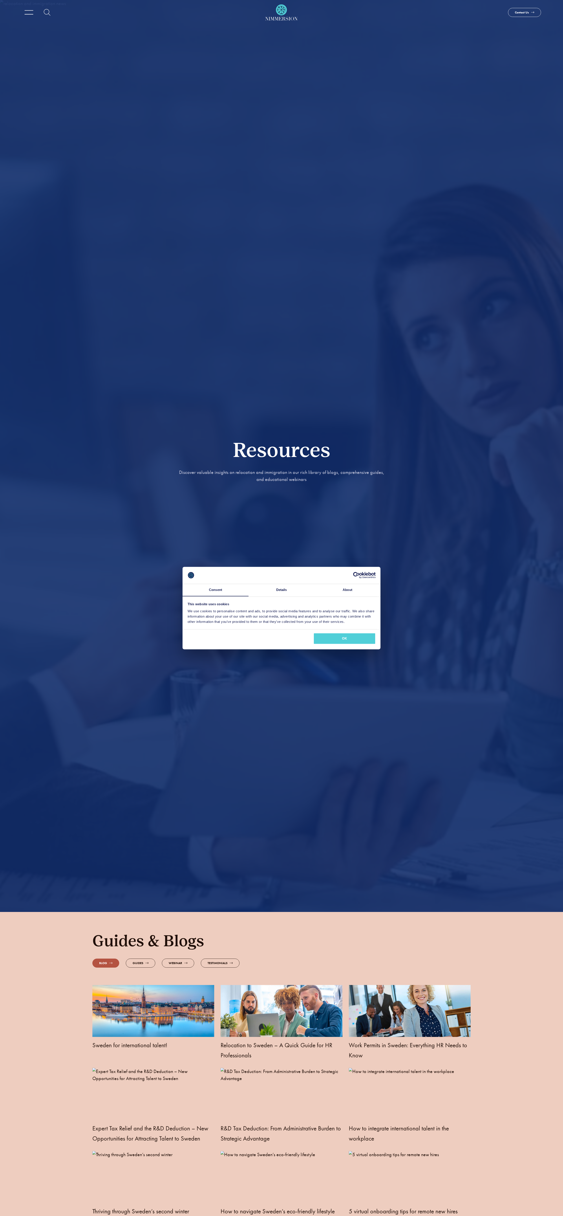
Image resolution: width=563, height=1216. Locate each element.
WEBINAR (175, 963)
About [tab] (347, 590)
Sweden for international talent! (129, 1045)
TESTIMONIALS (217, 963)
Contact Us (522, 12)
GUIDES (138, 963)
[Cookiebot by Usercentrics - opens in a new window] (356, 575)
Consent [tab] (215, 590)
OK (344, 638)
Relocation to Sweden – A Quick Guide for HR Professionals (276, 1050)
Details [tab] (281, 590)
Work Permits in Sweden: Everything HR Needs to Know (408, 1050)
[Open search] (47, 12)
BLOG (103, 963)
